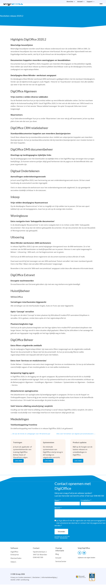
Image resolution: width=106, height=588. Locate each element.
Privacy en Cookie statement (21, 577)
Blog (57, 554)
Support (90, 1)
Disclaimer (36, 577)
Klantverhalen (16, 558)
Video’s (13, 562)
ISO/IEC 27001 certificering (20, 580)
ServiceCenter (60, 561)
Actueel (80, 1)
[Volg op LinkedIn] (79, 553)
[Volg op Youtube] (84, 553)
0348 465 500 (38, 557)
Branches (70, 1)
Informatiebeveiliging (49, 577)
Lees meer (18, 461)
